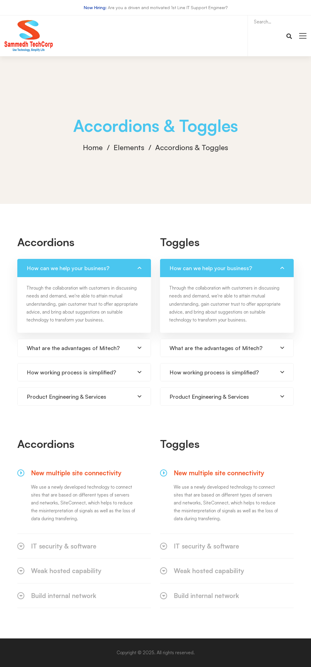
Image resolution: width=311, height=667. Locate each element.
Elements (129, 147)
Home (93, 147)
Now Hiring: (95, 7)
